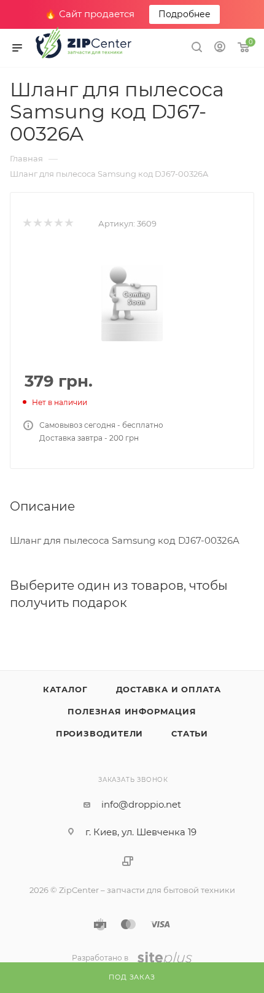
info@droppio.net (141, 804)
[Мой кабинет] (219, 48)
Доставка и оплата (169, 689)
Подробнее (184, 14)
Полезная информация (132, 711)
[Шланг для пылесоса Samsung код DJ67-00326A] (132, 294)
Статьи (189, 733)
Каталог (65, 689)
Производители (99, 733)
